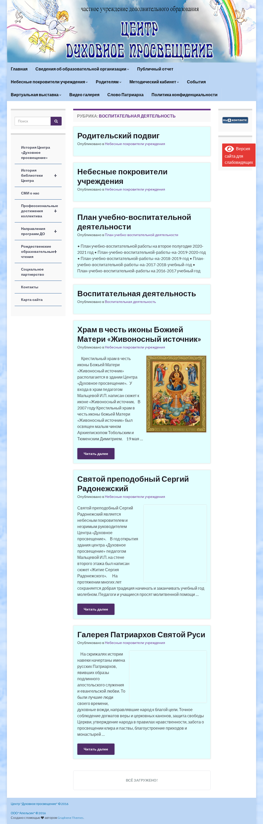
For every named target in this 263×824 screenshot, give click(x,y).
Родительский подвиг (118, 135)
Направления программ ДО (39, 231)
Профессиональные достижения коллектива (39, 210)
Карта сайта (32, 299)
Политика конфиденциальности (185, 94)
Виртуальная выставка (35, 94)
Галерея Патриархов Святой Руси (141, 634)
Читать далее (96, 453)
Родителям (107, 81)
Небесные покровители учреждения (48, 81)
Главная (19, 68)
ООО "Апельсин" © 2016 (28, 813)
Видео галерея (84, 94)
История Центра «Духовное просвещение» (35, 152)
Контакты (29, 287)
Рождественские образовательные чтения (39, 251)
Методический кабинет (153, 81)
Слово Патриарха (125, 94)
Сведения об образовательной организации (81, 68)
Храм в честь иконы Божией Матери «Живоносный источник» (139, 334)
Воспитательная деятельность (136, 293)
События (196, 81)
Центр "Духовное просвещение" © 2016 (39, 804)
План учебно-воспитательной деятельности (134, 221)
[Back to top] (251, 812)
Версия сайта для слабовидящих (239, 155)
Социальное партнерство (32, 271)
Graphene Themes (70, 818)
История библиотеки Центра (39, 175)
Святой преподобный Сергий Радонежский (133, 483)
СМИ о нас (30, 193)
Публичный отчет (155, 68)
